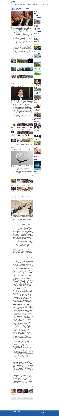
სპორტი (31, 4)
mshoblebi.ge (23, 185)
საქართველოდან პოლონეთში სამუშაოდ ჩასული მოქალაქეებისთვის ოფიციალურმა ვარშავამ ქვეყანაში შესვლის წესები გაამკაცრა (30, 136)
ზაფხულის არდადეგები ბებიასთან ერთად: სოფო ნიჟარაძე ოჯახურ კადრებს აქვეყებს (19, 191)
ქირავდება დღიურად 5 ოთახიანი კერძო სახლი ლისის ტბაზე (30, 401)
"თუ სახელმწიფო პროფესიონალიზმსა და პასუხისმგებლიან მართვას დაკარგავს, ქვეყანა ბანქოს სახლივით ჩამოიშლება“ (37, 68)
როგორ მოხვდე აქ (31, 58)
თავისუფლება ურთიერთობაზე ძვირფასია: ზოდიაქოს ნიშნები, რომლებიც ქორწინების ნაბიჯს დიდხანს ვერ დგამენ (30, 191)
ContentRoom (32, 138)
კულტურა (36, 4)
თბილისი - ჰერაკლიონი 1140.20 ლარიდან (19, 71)
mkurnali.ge (12, 185)
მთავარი (12, 4)
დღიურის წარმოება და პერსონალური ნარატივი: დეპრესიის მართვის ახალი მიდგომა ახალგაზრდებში (19, 184)
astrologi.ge (23, 395)
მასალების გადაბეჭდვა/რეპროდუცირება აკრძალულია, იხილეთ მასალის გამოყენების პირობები (16, 413)
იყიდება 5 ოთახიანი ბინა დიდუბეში (13, 400)
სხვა (11, 5)
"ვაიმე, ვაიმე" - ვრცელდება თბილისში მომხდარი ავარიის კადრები (30, 79)
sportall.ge (12, 395)
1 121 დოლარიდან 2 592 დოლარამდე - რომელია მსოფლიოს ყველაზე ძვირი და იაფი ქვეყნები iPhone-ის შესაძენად (37, 147)
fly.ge (11, 73)
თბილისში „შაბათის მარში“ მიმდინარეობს (37, 11)
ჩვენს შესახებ (15, 411)
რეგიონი (26, 4)
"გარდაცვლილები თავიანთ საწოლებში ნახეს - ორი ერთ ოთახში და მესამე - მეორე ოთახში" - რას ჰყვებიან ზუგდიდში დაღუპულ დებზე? (37, 52)
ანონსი (38, 4)
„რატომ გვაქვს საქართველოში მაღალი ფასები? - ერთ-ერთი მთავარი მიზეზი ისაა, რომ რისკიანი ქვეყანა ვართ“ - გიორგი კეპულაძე (37, 155)
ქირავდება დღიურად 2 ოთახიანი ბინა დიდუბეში (24, 400)
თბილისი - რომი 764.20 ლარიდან (30, 71)
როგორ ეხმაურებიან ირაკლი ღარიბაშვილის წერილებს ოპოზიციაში (24, 135)
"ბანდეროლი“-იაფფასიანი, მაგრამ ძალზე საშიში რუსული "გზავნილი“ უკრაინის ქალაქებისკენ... (37, 60)
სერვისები (18, 411)
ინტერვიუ (35, 19)
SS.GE (12, 58)
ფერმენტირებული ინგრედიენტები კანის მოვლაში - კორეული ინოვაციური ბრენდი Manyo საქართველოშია (30, 144)
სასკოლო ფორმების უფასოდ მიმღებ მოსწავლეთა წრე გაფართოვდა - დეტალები (13, 135)
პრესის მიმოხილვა (36, 33)
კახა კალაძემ (23, 29)
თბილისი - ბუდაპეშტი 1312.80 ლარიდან (24, 71)
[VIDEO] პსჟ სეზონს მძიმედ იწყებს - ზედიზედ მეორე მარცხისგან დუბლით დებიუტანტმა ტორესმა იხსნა (19, 394)
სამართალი (17, 4)
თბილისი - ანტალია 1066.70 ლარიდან (13, 71)
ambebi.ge (12, 129)
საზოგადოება (20, 4)
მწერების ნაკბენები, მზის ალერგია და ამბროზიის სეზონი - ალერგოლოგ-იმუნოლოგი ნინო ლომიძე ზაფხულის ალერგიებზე (19, 144)
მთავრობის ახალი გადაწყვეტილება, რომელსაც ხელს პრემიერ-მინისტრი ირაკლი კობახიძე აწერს (13, 79)
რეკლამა (21, 411)
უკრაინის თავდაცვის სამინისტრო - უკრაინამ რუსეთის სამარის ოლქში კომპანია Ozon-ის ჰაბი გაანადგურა (36, 14)
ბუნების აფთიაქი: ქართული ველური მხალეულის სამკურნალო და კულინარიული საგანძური (13, 184)
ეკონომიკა (29, 4)
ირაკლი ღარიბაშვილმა (25, 215)
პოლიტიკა (14, 4)
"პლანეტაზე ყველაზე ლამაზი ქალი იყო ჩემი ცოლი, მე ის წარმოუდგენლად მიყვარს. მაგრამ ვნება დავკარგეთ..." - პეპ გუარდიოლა (25, 395)
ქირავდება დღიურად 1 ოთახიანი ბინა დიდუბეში (19, 400)
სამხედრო (34, 4)
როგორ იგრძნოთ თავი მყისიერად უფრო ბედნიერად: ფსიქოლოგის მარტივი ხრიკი (25, 191)
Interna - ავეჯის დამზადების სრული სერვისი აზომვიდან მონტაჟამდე (13, 143)
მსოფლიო (24, 4)
